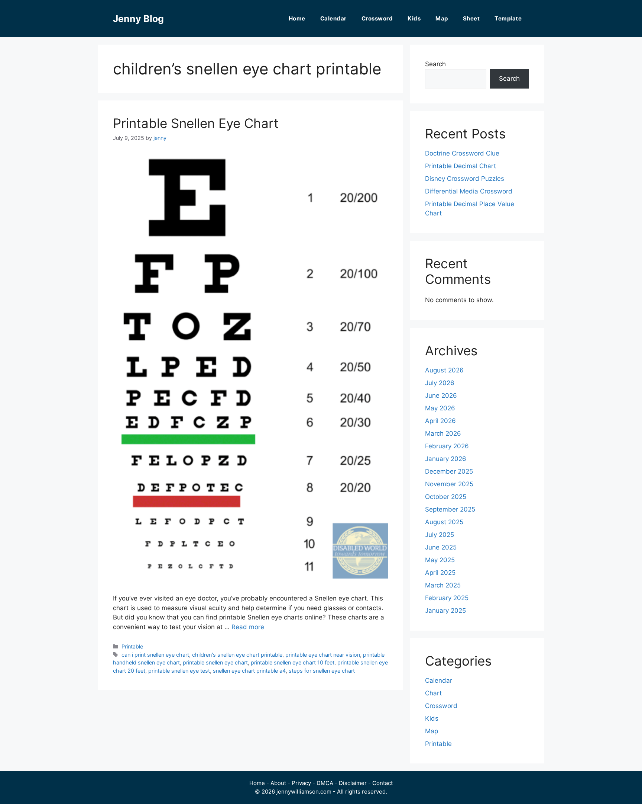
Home (297, 18)
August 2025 (444, 522)
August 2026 (444, 370)
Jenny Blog (138, 18)
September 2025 (450, 509)
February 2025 (446, 598)
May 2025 (440, 560)
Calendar (333, 18)
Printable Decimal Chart (460, 166)
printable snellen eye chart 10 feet (292, 662)
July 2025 (439, 534)
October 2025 (445, 496)
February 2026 (447, 446)
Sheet (471, 18)
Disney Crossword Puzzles (464, 178)
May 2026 (440, 408)
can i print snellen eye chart (155, 654)
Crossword (377, 18)
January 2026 (445, 458)
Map (441, 18)
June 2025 (441, 547)
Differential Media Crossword (468, 191)
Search (435, 64)
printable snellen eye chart (215, 662)
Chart (433, 693)
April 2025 (440, 572)
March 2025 (443, 585)
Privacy (301, 783)
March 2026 (443, 433)
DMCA (325, 783)
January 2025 (445, 610)
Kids (414, 18)
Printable (132, 646)
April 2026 (440, 421)
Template (508, 18)
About (278, 783)
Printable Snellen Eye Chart (196, 123)
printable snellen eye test (179, 670)
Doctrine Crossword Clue (462, 153)
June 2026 (441, 395)
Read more (247, 627)
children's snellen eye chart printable (237, 654)
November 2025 (449, 484)
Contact (382, 783)
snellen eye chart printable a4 (249, 670)
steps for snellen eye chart (322, 670)
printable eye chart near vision (322, 654)
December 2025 (449, 471)
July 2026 (439, 383)
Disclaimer (353, 783)
